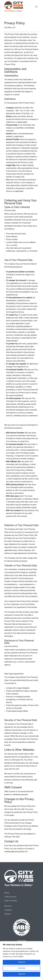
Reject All (21, 974)
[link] (13, 6)
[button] (36, 6)
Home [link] (6, 893)
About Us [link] (8, 906)
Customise (21, 968)
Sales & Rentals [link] (10, 901)
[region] (21, 960)
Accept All (21, 962)
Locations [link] (8, 910)
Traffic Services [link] (10, 897)
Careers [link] (7, 914)
